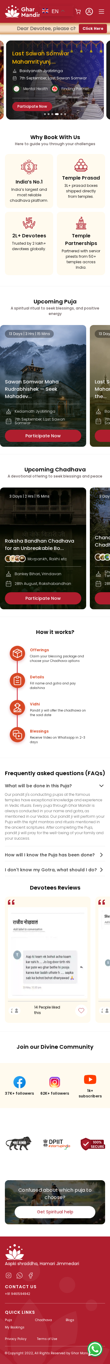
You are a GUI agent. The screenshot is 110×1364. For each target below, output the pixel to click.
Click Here (92, 28)
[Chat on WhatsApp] (95, 1349)
